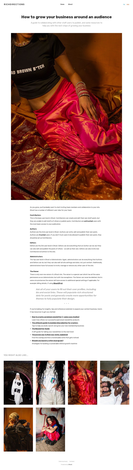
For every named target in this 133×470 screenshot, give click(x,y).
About (70, 4)
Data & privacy (63, 461)
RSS (128, 4)
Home (62, 4)
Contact (71, 461)
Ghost (70, 464)
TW (124, 4)
